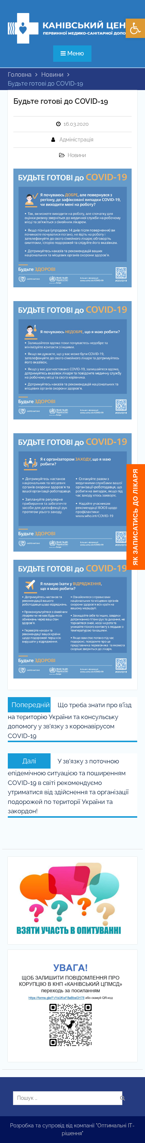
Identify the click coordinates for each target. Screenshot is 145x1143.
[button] (135, 28)
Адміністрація (76, 140)
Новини (77, 155)
